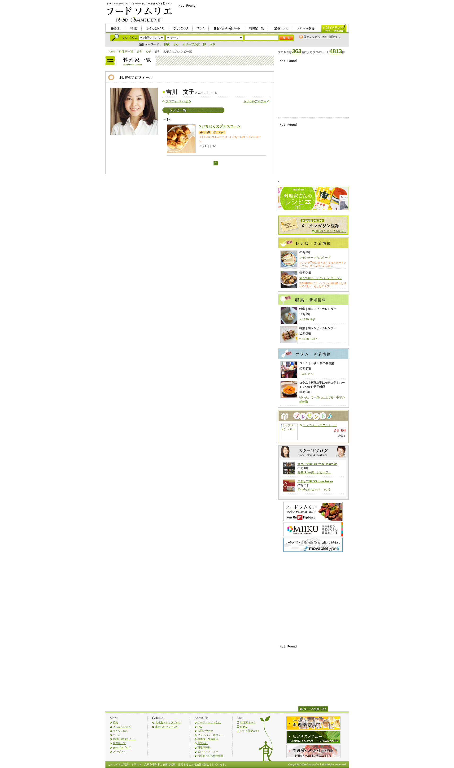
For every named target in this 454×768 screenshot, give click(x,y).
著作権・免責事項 (207, 739)
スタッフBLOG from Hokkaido (317, 464)
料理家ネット (248, 722)
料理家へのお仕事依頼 (210, 755)
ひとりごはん (120, 730)
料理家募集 (203, 747)
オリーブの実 (191, 44)
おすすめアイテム (255, 101)
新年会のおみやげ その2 (313, 489)
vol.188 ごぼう (308, 339)
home (111, 51)
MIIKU (243, 726)
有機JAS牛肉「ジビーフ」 (314, 472)
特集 (115, 722)
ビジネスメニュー (207, 751)
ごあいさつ (306, 373)
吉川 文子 (144, 51)
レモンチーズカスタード (315, 257)
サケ (176, 44)
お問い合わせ (205, 730)
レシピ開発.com (249, 730)
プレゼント (119, 751)
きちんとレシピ (122, 726)
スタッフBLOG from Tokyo (315, 481)
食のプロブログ (122, 747)
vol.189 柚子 (307, 319)
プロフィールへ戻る (178, 101)
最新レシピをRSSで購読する (322, 37)
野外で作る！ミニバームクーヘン (320, 278)
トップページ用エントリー (320, 425)
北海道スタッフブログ (168, 722)
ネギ (212, 44)
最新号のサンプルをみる (330, 231)
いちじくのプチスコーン (221, 126)
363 (296, 51)
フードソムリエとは (209, 722)
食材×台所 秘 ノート (124, 739)
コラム (117, 734)
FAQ (200, 726)
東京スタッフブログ (167, 726)
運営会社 (202, 743)
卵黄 (167, 44)
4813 (336, 51)
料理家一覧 (126, 51)
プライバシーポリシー (210, 734)
